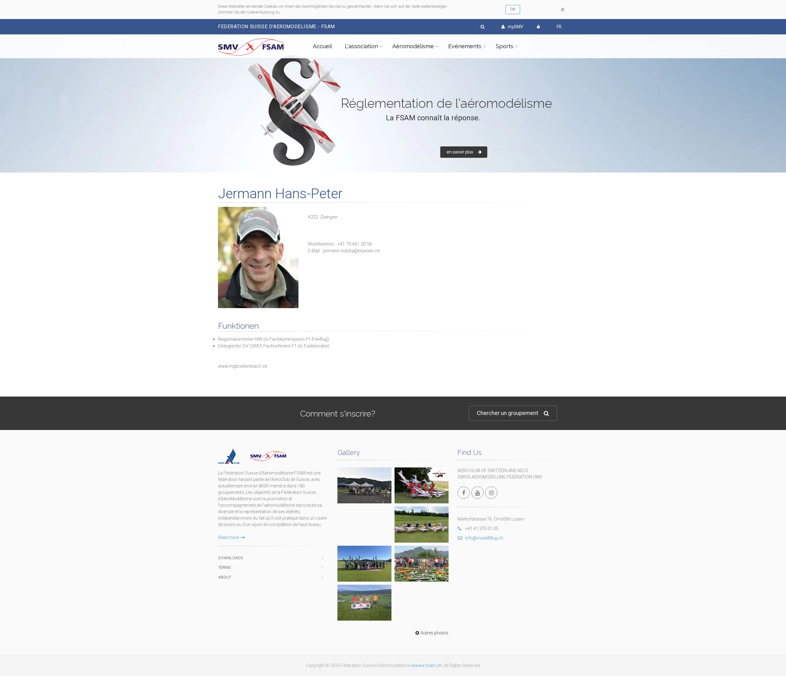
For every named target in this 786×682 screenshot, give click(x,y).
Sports (504, 46)
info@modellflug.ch (484, 538)
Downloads (230, 558)
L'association (361, 46)
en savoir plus (460, 151)
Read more (228, 537)
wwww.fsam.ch (426, 665)
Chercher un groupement (507, 413)
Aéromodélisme (413, 46)
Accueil (322, 46)
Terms (224, 567)
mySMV (515, 26)
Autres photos (434, 632)
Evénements (464, 46)
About (224, 577)
